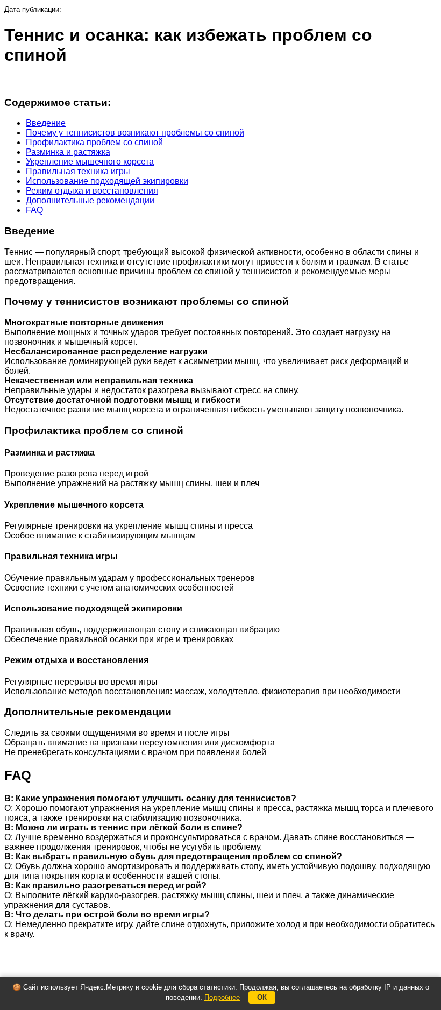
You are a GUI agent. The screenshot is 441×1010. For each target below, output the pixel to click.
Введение (46, 122)
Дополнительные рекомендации (90, 200)
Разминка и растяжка (68, 152)
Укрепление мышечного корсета (90, 161)
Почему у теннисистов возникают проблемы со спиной (135, 132)
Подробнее (222, 997)
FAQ (34, 210)
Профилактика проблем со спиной (94, 142)
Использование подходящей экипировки (107, 181)
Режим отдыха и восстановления (92, 190)
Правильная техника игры (78, 171)
